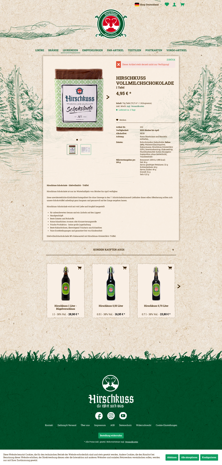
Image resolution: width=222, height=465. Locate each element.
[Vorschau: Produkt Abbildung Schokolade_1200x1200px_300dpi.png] (72, 149)
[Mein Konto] (174, 5)
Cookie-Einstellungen (166, 425)
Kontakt (49, 425)
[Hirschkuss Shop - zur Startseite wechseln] (111, 24)
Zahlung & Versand (67, 425)
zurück (171, 59)
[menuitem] (167, 5)
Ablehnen (172, 457)
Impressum (100, 425)
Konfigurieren (209, 457)
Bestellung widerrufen (111, 435)
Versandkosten (131, 442)
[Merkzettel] (167, 5)
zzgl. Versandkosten (135, 106)
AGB (112, 425)
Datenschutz (125, 425)
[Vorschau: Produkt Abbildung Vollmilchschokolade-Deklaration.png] (85, 149)
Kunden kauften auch (108, 249)
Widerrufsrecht (143, 425)
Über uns (85, 425)
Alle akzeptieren (189, 457)
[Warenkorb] (183, 5)
